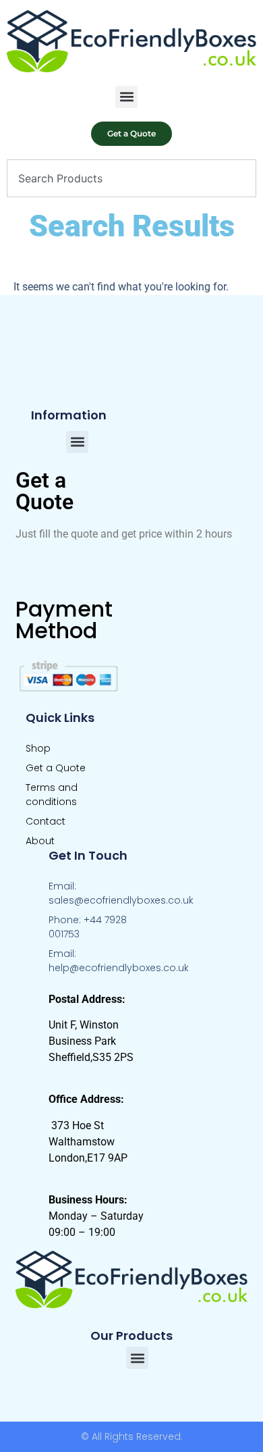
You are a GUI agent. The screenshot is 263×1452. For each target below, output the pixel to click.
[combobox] (131, 178)
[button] (126, 97)
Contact (45, 821)
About (40, 841)
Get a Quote (56, 768)
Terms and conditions (52, 794)
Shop (38, 748)
